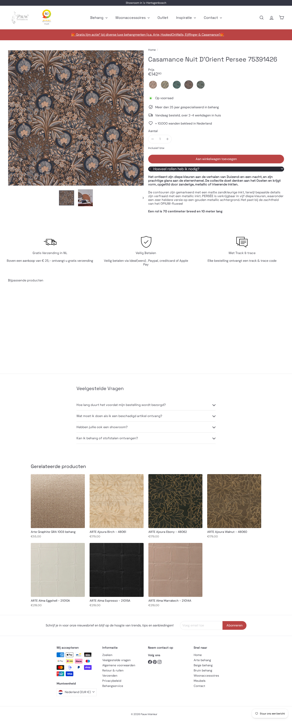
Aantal (153, 131)
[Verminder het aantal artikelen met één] (152, 139)
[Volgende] (141, 198)
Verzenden (109, 676)
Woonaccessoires (131, 17)
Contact (211, 17)
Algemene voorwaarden (118, 665)
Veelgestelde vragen (116, 660)
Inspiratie (184, 17)
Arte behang (202, 660)
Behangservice (112, 686)
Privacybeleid (111, 681)
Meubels (200, 681)
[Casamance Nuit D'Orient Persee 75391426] (29, 325)
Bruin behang (203, 670)
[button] (153, 85)
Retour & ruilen (113, 670)
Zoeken (107, 655)
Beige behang (203, 665)
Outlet (163, 17)
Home (152, 50)
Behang (97, 17)
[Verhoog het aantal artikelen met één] (167, 139)
